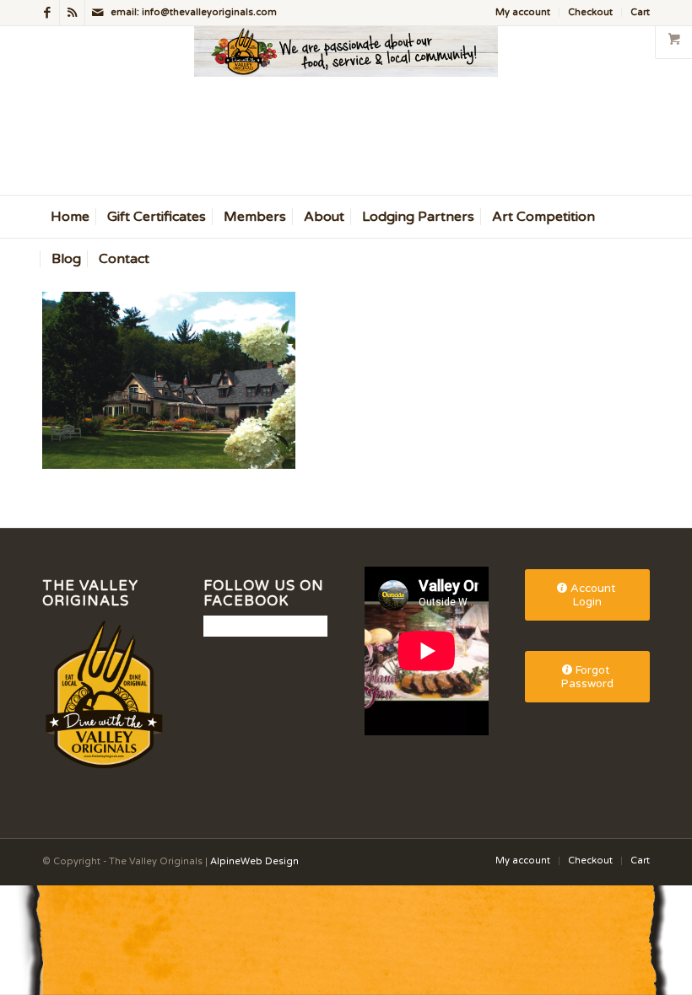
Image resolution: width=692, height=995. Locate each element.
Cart (640, 12)
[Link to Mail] (98, 12)
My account (522, 12)
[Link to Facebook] (47, 12)
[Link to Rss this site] (72, 12)
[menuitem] (523, 12)
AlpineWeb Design (254, 861)
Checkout (590, 12)
